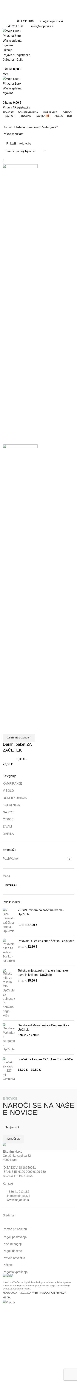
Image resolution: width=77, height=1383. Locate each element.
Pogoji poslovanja (15, 1237)
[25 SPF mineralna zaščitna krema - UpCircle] (9, 920)
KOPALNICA (11, 805)
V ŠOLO (8, 790)
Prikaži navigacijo (18, 143)
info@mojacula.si (51, 21)
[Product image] (20, 584)
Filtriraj (11, 885)
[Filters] (4, 1309)
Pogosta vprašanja (15, 1272)
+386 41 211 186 (18, 1191)
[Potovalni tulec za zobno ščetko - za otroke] (9, 951)
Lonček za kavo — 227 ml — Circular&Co (45, 1059)
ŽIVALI (7, 826)
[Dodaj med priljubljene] (17, 729)
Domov (8, 127)
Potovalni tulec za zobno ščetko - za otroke (46, 941)
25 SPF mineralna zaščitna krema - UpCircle (41, 912)
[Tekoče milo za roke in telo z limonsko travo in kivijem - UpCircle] (9, 993)
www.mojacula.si (18, 1200)
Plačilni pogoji (12, 1244)
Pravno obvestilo (14, 1258)
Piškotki (8, 1264)
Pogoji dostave (13, 1250)
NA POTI (9, 812)
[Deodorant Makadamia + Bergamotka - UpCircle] (9, 1037)
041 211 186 (25, 21)
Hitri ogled (7, 729)
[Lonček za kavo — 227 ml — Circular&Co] (9, 1069)
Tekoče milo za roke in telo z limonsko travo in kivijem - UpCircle (43, 972)
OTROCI (8, 819)
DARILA (8, 833)
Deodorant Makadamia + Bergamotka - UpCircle (43, 1027)
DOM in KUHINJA (15, 798)
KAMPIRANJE (12, 783)
